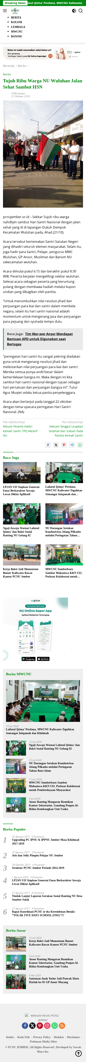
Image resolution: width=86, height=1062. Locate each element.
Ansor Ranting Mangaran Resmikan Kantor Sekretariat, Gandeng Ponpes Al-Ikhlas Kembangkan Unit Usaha (54, 805)
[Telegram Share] (72, 445)
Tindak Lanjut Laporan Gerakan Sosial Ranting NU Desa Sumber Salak (47, 898)
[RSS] (62, 1025)
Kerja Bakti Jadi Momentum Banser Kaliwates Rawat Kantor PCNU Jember (20, 573)
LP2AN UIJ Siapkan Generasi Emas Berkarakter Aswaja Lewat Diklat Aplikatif (21, 491)
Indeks (10, 1037)
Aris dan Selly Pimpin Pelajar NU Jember (37, 855)
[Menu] (5, 10)
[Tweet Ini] (56, 445)
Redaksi (59, 1037)
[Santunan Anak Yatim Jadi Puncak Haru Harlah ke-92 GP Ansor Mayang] (16, 981)
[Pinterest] (40, 1025)
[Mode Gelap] (74, 10)
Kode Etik (23, 1037)
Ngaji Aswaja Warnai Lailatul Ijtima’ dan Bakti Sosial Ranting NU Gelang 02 (21, 532)
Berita (7, 74)
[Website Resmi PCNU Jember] (14, 10)
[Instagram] (47, 1025)
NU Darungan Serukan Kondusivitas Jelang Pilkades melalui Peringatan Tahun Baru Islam (63, 532)
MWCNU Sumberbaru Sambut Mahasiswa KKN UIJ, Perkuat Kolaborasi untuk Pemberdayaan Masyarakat (63, 573)
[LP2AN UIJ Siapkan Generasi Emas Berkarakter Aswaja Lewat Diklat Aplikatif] (22, 472)
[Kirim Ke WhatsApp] (80, 445)
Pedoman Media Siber (43, 1041)
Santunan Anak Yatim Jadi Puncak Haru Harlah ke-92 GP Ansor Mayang (54, 980)
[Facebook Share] (48, 445)
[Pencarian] (80, 10)
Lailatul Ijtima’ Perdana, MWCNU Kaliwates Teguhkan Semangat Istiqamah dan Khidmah (63, 490)
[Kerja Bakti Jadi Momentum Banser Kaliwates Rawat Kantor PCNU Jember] (22, 554)
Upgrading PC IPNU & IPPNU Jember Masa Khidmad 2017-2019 (45, 841)
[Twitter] (32, 1025)
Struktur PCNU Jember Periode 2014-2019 (38, 867)
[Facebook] (25, 1025)
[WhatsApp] (54, 1025)
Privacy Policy (42, 1037)
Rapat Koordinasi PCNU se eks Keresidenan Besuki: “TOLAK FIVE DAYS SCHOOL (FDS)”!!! (44, 913)
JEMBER (22, 1047)
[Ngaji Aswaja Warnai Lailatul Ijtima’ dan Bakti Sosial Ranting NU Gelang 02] (22, 513)
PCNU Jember (18, 93)
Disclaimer (73, 1037)
